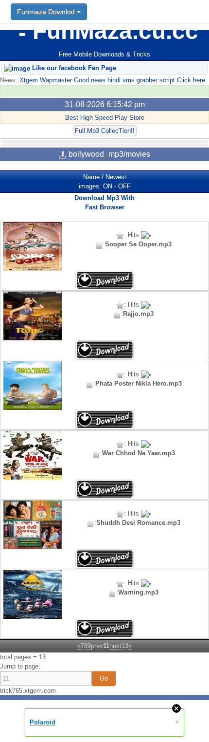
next (115, 645)
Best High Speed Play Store (104, 117)
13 (125, 645)
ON (107, 186)
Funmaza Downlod (47, 12)
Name (91, 177)
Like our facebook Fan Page (73, 68)
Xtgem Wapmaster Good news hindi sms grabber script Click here (111, 80)
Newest (115, 177)
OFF (124, 186)
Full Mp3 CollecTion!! (105, 130)
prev (97, 645)
